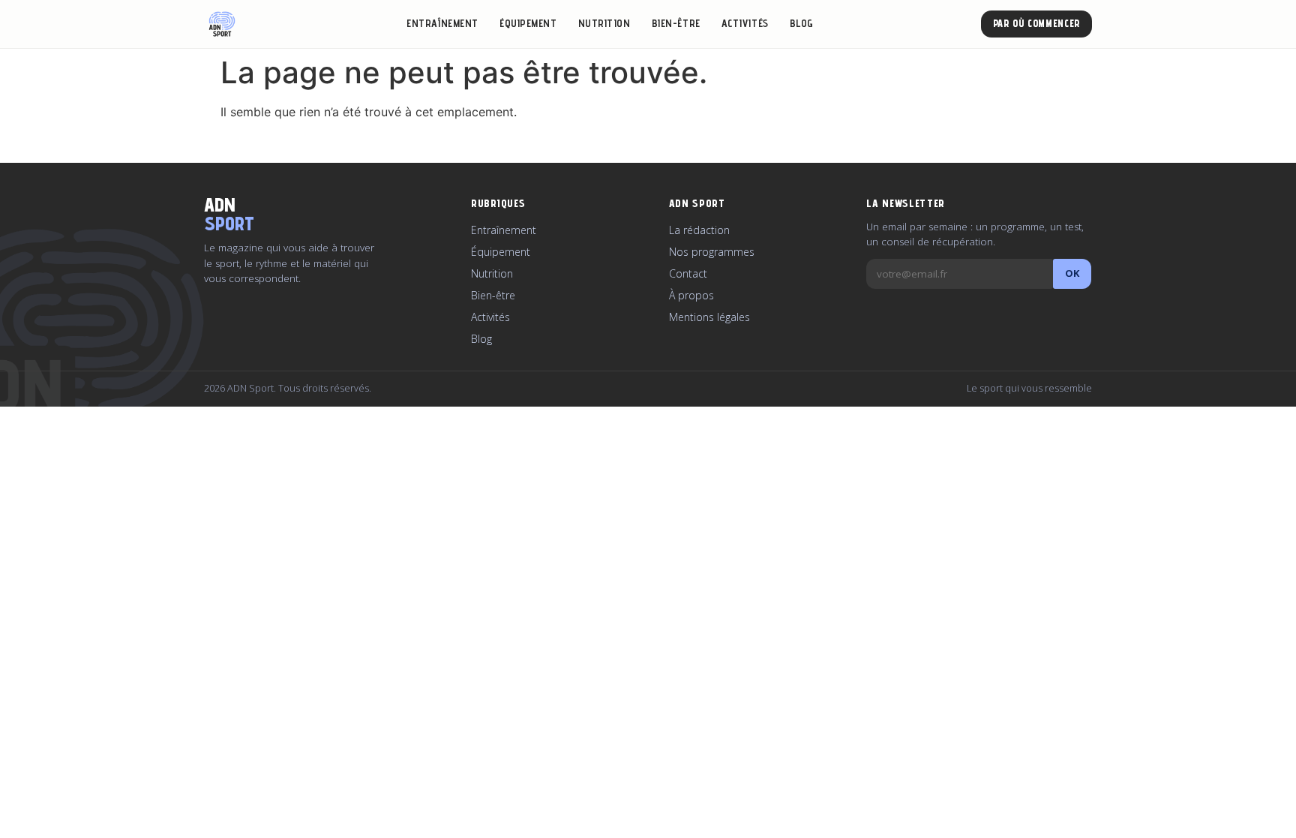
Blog (802, 23)
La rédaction (699, 230)
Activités (745, 23)
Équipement (528, 23)
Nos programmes (711, 252)
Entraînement (442, 23)
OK (1072, 273)
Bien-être (676, 23)
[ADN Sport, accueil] (222, 24)
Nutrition (604, 23)
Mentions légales (709, 317)
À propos (691, 295)
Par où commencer (1036, 23)
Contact (688, 273)
